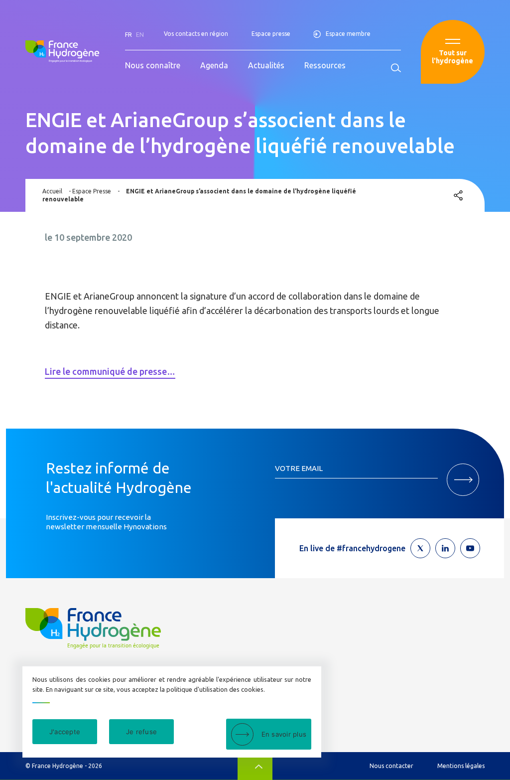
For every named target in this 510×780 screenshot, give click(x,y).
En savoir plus (284, 734)
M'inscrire (463, 480)
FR (128, 34)
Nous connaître (152, 65)
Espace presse (271, 33)
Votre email (299, 468)
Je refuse (141, 732)
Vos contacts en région (196, 33)
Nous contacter (391, 766)
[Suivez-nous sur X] (420, 548)
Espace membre (348, 33)
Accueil (52, 191)
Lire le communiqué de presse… (110, 371)
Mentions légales (461, 766)
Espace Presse (91, 191)
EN (140, 34)
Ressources (325, 65)
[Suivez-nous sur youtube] (470, 548)
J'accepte (64, 732)
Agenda (214, 65)
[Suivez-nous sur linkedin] (445, 548)
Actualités (266, 65)
